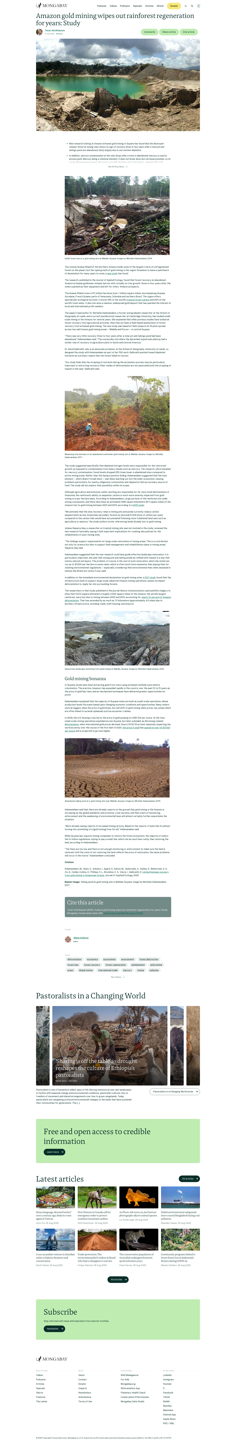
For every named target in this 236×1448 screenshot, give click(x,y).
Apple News (169, 1419)
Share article (169, 32)
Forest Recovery (92, 964)
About (81, 1375)
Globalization (138, 964)
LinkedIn (167, 1375)
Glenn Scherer (81, 938)
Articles (149, 6)
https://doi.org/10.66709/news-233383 (123, 913)
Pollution (154, 970)
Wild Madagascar (130, 1375)
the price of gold (131, 727)
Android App (169, 1414)
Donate (174, 6)
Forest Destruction (148, 959)
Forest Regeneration (116, 964)
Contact (82, 1379)
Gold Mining (156, 964)
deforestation (72, 724)
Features (101, 6)
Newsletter (53, 1328)
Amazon (59, 34)
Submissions (84, 1397)
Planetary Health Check (133, 1392)
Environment (127, 959)
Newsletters (84, 1392)
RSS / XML (168, 1423)
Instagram (168, 1379)
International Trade (108, 970)
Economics (92, 959)
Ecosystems (109, 959)
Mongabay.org (128, 1384)
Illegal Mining (86, 970)
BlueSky (167, 1406)
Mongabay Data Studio (132, 1401)
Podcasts (125, 6)
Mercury (127, 970)
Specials (137, 6)
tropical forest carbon (137, 300)
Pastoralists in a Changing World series (173, 1091)
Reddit (166, 1401)
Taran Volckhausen (55, 30)
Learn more (53, 1152)
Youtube (167, 1384)
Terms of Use (85, 1401)
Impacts (82, 1388)
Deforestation (74, 959)
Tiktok (166, 1397)
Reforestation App (130, 1388)
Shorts (160, 6)
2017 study (150, 577)
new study (112, 273)
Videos (113, 6)
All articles (187, 1178)
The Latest (41, 1401)
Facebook (168, 1392)
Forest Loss (73, 964)
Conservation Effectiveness (135, 1397)
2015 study (138, 505)
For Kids (125, 1379)
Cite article (188, 32)
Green (70, 970)
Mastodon (168, 1410)
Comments (149, 32)
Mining (140, 970)
